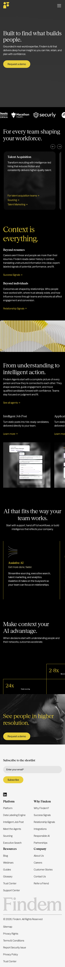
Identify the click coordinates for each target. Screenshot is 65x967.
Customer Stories (43, 869)
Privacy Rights (10, 933)
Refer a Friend (41, 883)
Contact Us (40, 876)
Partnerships (40, 842)
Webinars (8, 862)
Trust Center (9, 883)
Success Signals (42, 815)
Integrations (40, 828)
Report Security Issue (14, 947)
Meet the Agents (12, 828)
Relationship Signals (44, 822)
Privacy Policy (10, 954)
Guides (7, 869)
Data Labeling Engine (14, 815)
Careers (38, 862)
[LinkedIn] (5, 795)
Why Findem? (41, 808)
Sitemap (7, 926)
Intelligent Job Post (13, 822)
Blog (5, 855)
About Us (39, 855)
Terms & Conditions (13, 940)
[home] (6, 5)
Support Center (11, 890)
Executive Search (12, 842)
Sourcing (7, 835)
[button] (52, 146)
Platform (7, 808)
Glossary (7, 876)
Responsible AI (42, 835)
